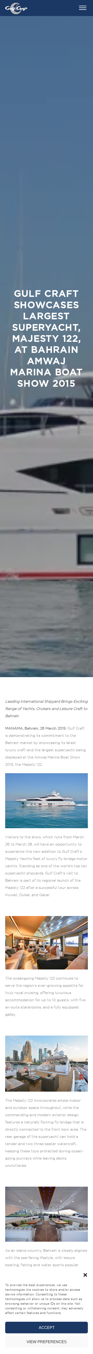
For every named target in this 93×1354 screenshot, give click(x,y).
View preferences (47, 1342)
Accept (47, 1327)
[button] (85, 1275)
